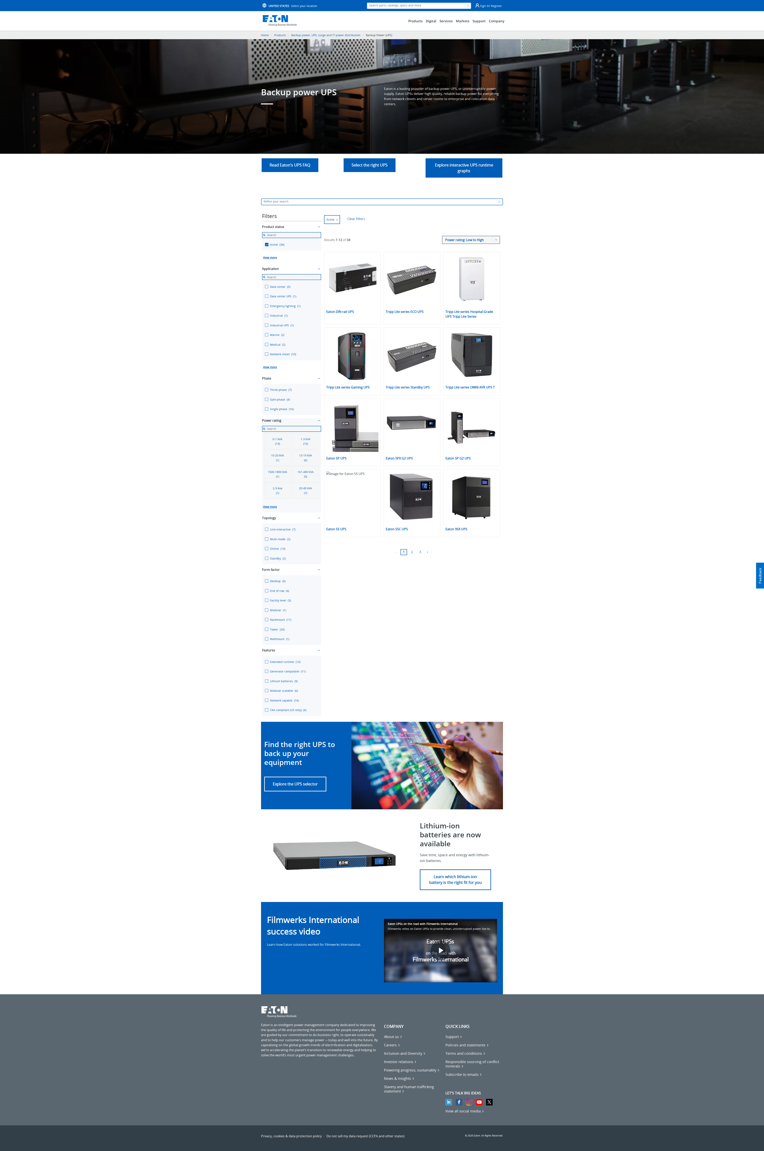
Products (280, 35)
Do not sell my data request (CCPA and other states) (365, 1136)
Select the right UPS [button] (370, 165)
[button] (295, 784)
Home (265, 35)
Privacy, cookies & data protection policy (291, 1136)
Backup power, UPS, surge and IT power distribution (326, 35)
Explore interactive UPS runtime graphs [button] (464, 167)
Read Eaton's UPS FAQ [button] (290, 165)
